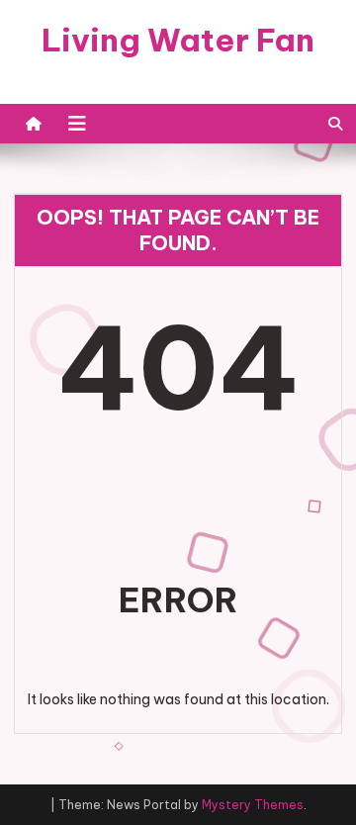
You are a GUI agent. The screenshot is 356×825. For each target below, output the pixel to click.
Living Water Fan (178, 39)
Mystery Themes (253, 804)
